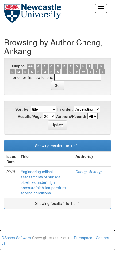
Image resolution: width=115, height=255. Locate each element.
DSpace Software (16, 237)
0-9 (30, 66)
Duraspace (83, 237)
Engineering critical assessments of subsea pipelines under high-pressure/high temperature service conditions (43, 182)
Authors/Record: (71, 116)
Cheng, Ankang (88, 171)
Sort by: (22, 109)
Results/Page (30, 116)
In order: (65, 109)
